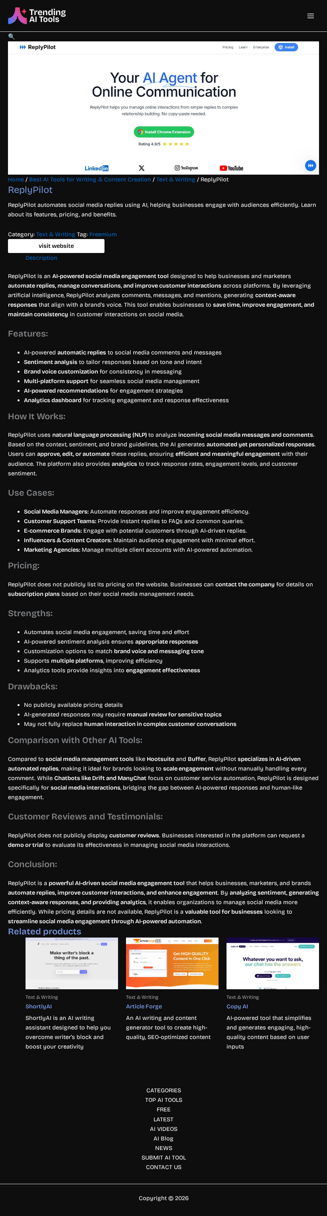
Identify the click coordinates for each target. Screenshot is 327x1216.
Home (16, 179)
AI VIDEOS (163, 1128)
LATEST (163, 1119)
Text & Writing (175, 179)
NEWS (163, 1148)
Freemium (103, 234)
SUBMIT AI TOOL (164, 1157)
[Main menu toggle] (310, 16)
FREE (164, 1109)
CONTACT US (163, 1167)
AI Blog (163, 1138)
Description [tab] (41, 257)
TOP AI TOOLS (163, 1099)
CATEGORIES (163, 1090)
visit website (56, 245)
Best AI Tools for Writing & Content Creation (90, 179)
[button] (11, 36)
